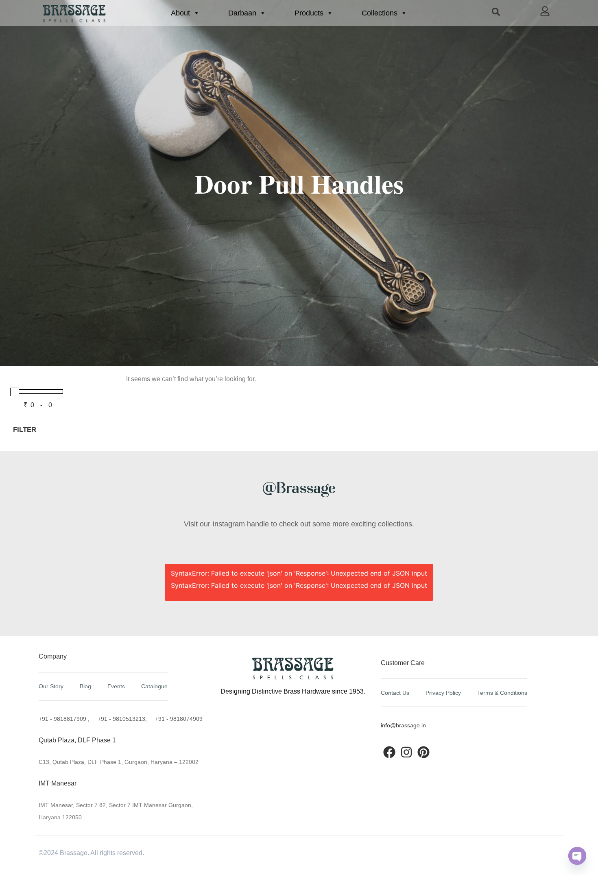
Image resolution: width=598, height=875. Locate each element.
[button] (495, 11)
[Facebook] (389, 752)
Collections (379, 13)
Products (309, 13)
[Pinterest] (423, 752)
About (180, 13)
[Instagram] (406, 752)
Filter (24, 430)
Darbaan (242, 13)
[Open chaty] (577, 856)
